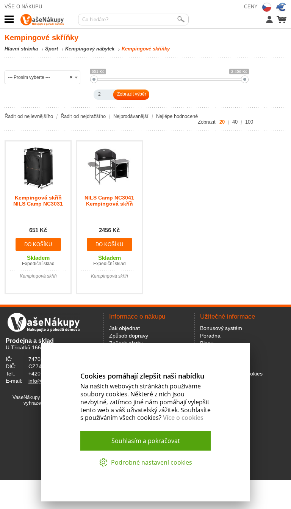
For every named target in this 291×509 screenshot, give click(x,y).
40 (235, 122)
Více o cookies (183, 417)
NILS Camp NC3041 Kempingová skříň (109, 201)
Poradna (210, 336)
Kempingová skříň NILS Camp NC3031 (38, 201)
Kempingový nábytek (89, 49)
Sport (51, 49)
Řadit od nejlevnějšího (29, 116)
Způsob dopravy (128, 336)
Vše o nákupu (23, 6)
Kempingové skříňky (146, 49)
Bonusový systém (221, 328)
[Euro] (281, 7)
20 (222, 122)
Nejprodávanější (131, 116)
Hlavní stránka (21, 49)
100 (249, 122)
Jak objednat (124, 328)
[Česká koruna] (266, 7)
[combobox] (42, 77)
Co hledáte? (95, 19)
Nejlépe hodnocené (177, 116)
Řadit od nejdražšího (83, 116)
